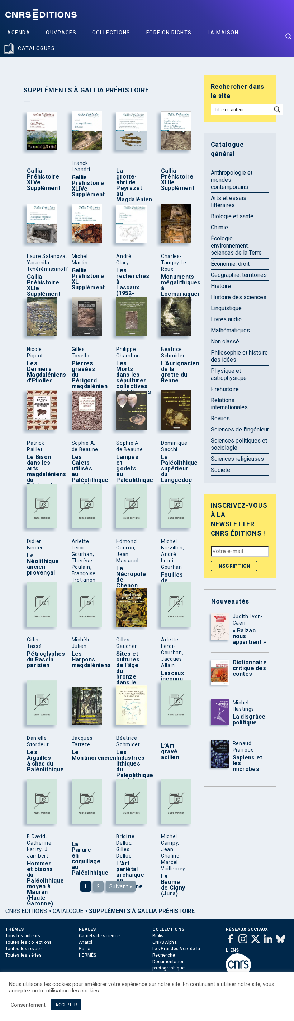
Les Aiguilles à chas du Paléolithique (40, 760)
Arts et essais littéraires (228, 202)
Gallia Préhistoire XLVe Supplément (40, 179)
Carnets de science (99, 935)
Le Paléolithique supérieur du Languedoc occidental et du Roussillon (174, 477)
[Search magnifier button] (288, 36)
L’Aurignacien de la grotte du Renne (174, 372)
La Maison (223, 32)
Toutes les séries (23, 955)
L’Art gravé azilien (170, 751)
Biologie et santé (232, 216)
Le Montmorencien (85, 755)
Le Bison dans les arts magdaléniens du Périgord (40, 471)
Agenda (18, 32)
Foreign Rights (169, 32)
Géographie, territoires (239, 275)
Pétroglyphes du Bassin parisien (40, 659)
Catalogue (68, 911)
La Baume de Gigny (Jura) (173, 885)
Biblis (158, 935)
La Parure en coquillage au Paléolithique (85, 858)
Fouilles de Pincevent (174, 580)
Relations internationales (229, 404)
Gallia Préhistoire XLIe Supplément (40, 285)
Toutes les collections (28, 942)
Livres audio (226, 319)
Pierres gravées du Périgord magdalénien (85, 375)
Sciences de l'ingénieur (240, 429)
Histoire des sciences (238, 297)
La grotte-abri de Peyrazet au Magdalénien (129, 185)
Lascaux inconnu (172, 676)
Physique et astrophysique (229, 374)
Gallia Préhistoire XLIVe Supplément (85, 186)
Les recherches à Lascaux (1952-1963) (129, 285)
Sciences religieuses (237, 458)
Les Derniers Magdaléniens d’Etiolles (40, 372)
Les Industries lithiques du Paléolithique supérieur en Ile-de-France (129, 772)
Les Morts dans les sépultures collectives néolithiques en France (129, 383)
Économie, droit (230, 263)
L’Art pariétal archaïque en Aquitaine (129, 875)
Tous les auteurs (23, 935)
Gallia (85, 948)
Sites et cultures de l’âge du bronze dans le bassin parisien (127, 674)
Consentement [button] (28, 1005)
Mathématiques (230, 330)
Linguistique (226, 308)
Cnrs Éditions (26, 911)
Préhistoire (225, 389)
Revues (220, 418)
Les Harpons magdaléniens (85, 659)
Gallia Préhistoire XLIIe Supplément (174, 179)
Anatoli (86, 942)
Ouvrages (61, 32)
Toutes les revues (24, 948)
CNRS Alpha (164, 942)
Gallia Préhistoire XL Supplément (85, 279)
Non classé (225, 341)
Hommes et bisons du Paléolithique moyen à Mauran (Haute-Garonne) (40, 884)
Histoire (221, 286)
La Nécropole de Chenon (129, 577)
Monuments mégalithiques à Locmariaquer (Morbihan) (174, 288)
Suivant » (120, 886)
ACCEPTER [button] (66, 1004)
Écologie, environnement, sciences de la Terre (236, 245)
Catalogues (36, 48)
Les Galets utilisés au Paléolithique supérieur (85, 471)
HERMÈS (87, 955)
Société (220, 469)
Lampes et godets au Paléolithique (129, 468)
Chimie (219, 227)
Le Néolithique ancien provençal (40, 564)
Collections (111, 32)
